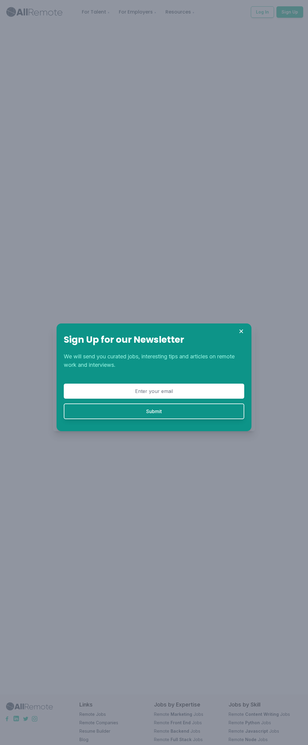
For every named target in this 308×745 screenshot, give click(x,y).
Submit (154, 411)
